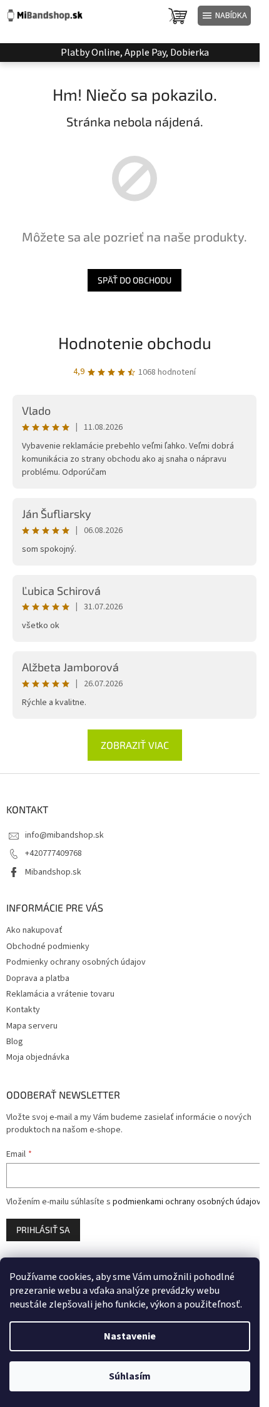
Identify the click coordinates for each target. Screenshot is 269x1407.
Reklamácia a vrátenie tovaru (60, 994)
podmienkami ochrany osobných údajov (187, 1202)
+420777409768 (53, 853)
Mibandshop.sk (53, 872)
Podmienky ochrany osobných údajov (76, 962)
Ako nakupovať (34, 930)
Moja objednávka (37, 1057)
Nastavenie (130, 1336)
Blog (14, 1041)
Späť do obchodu (134, 280)
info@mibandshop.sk (64, 835)
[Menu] (224, 15)
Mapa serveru (32, 1026)
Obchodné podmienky (47, 946)
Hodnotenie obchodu (134, 342)
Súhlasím (130, 1376)
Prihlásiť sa (43, 1229)
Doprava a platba (37, 978)
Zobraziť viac (135, 745)
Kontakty (23, 1009)
